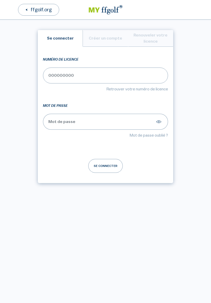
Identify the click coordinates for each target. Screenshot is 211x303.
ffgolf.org (41, 9)
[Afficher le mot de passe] (159, 121)
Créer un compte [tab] (105, 38)
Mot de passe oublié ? (149, 135)
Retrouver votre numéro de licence (137, 89)
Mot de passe (55, 106)
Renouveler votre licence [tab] (151, 38)
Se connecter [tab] (60, 38)
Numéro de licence (60, 59)
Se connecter (105, 165)
